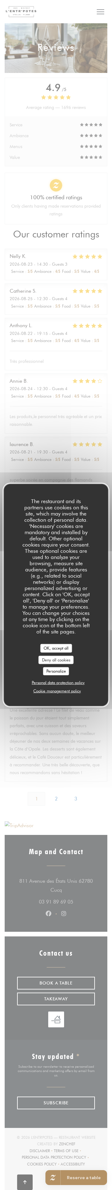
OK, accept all (56, 648)
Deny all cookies (56, 659)
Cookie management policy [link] (57, 690)
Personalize (56, 671)
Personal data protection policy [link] (58, 682)
